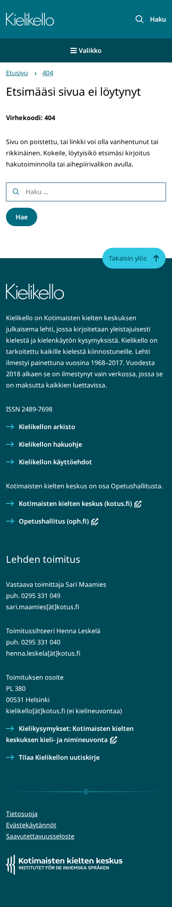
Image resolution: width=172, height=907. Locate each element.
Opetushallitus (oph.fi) (58, 521)
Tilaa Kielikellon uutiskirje (59, 757)
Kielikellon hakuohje (50, 444)
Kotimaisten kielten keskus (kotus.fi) (80, 503)
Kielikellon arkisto (47, 426)
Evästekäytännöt (31, 825)
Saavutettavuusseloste (40, 836)
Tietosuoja (22, 813)
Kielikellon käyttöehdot (55, 462)
